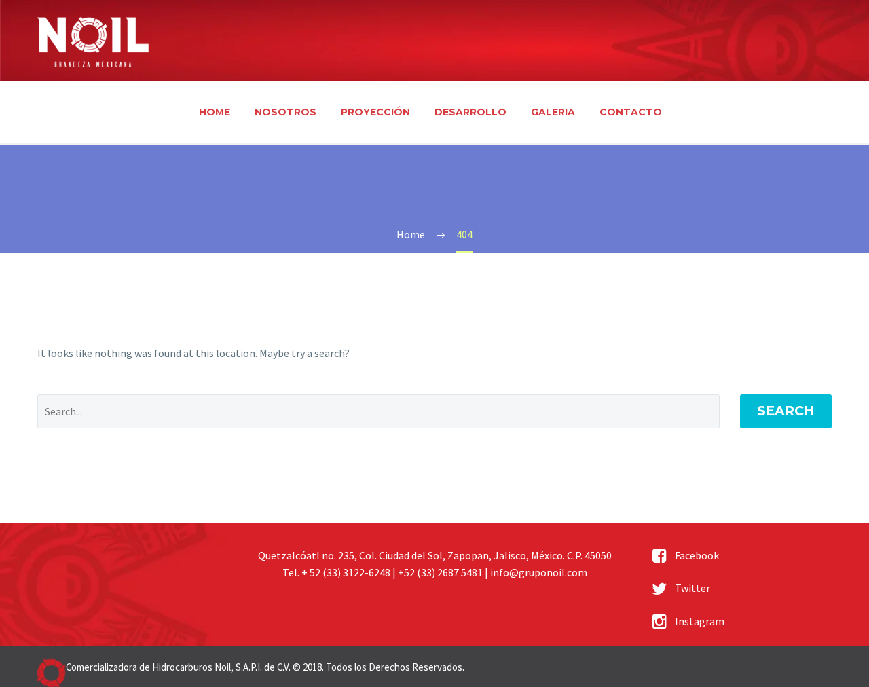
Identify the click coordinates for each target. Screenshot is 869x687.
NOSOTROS (285, 112)
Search (786, 411)
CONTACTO (630, 112)
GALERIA (553, 112)
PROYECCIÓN (375, 112)
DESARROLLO (470, 112)
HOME (214, 112)
